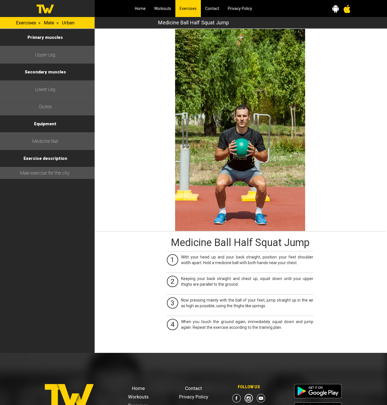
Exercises (190, 8)
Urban (68, 23)
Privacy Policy (240, 8)
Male (49, 23)
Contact (212, 8)
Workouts (162, 8)
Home (140, 8)
